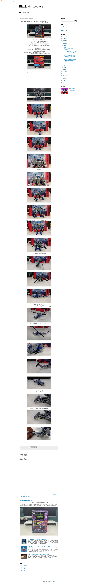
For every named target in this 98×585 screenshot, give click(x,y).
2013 (64, 77)
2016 (64, 71)
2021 (64, 38)
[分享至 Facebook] (34, 447)
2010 (64, 82)
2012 (64, 78)
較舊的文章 (55, 494)
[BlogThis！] (32, 447)
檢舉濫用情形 (64, 30)
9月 (64, 64)
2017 (64, 69)
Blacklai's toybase (31, 6)
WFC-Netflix (23, 568)
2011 (64, 80)
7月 (64, 67)
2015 (64, 73)
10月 (65, 47)
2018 (64, 43)
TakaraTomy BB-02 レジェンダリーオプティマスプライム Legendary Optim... (70, 52)
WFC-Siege (23, 570)
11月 (65, 45)
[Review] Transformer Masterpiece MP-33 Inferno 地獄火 (39, 546)
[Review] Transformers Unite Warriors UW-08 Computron (39, 554)
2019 (64, 42)
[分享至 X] (33, 447)
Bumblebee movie (26, 449)
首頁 (39, 494)
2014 (64, 75)
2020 (64, 40)
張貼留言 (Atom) (26, 496)
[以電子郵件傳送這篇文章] (30, 447)
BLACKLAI (72, 88)
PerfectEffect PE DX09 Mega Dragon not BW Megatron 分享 (70, 56)
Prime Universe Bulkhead (26, 500)
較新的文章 (22, 494)
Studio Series (32, 449)
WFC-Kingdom (24, 567)
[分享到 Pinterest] (36, 447)
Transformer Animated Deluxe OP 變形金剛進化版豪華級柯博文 (70, 60)
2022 (64, 36)
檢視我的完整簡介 (72, 90)
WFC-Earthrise (24, 565)
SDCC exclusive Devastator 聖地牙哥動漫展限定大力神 (38, 539)
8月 (64, 65)
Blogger (53, 581)
